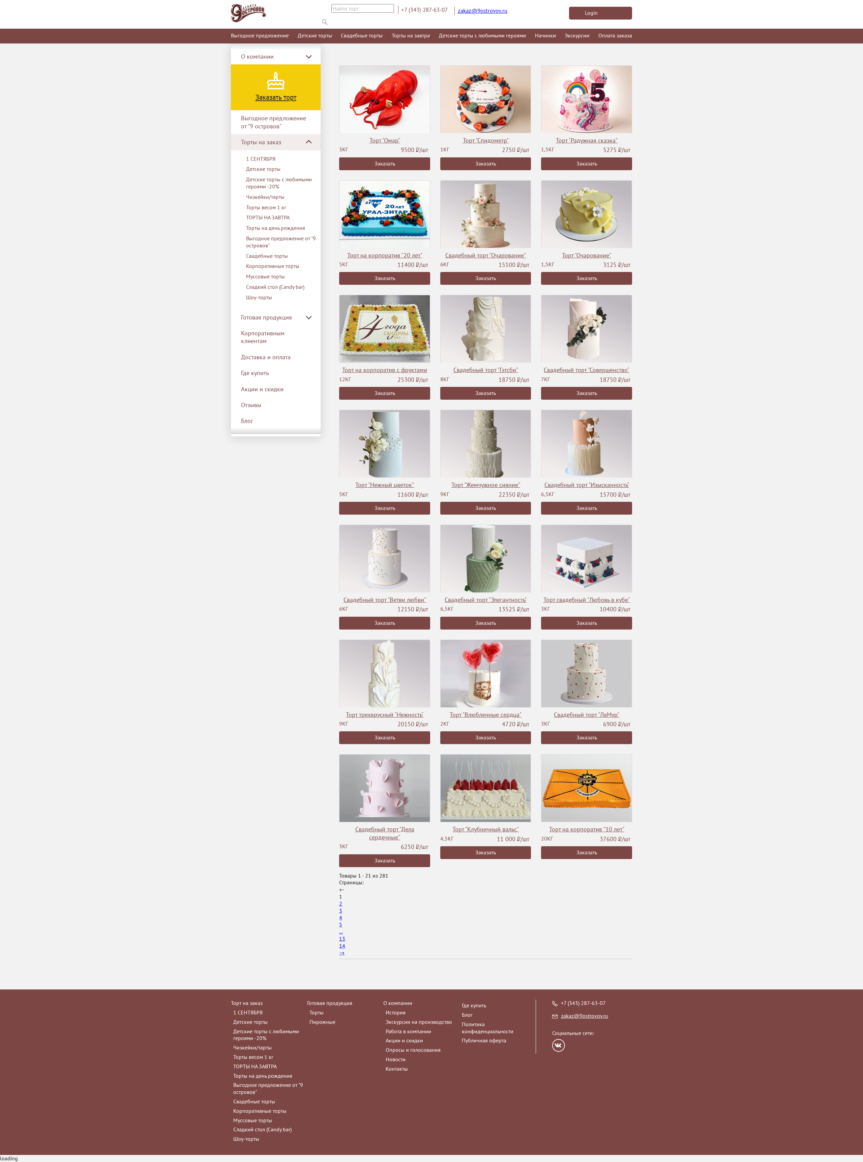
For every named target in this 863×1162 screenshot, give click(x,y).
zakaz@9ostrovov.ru (482, 10)
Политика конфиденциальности (487, 1028)
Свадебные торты (362, 35)
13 (342, 938)
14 (342, 945)
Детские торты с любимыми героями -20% (279, 183)
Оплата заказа (615, 35)
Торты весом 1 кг (266, 207)
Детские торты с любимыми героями (482, 35)
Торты (316, 1012)
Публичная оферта (484, 1040)
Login (591, 12)
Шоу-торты (259, 297)
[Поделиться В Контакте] (558, 1045)
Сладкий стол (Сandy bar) (275, 286)
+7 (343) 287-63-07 (424, 9)
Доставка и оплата (266, 357)
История (396, 1012)
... (341, 931)
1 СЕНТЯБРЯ (260, 158)
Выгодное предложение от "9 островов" (273, 122)
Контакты (397, 1068)
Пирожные (322, 1021)
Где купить (255, 373)
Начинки (545, 35)
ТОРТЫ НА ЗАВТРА (268, 217)
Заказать (385, 163)
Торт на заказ (247, 1003)
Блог (247, 421)
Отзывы (251, 405)
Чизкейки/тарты (265, 196)
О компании (397, 1003)
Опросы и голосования (413, 1049)
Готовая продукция (329, 1003)
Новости (396, 1059)
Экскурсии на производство (419, 1021)
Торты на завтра (411, 35)
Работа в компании (408, 1031)
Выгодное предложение (260, 35)
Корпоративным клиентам (263, 337)
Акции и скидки (262, 389)
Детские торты (315, 35)
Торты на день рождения (275, 227)
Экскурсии (577, 35)
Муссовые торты (265, 276)
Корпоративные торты (272, 266)
